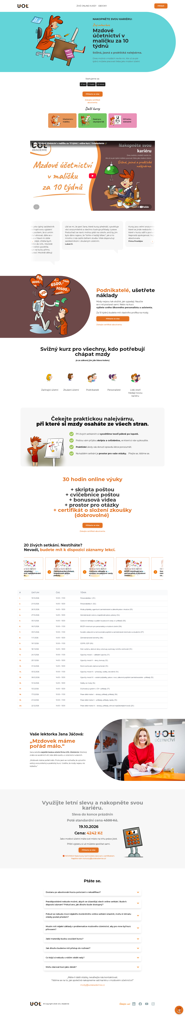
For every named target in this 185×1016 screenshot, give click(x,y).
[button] (32, 241)
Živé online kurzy (86, 6)
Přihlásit (161, 6)
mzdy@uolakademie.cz (92, 985)
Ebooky (102, 6)
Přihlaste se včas (92, 94)
